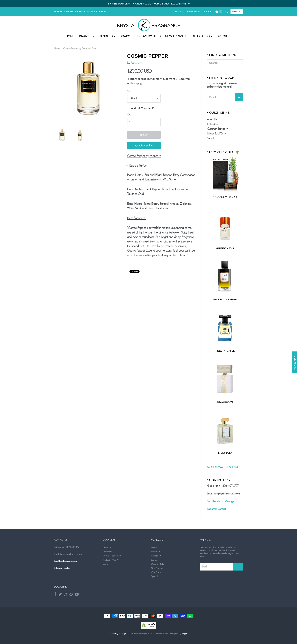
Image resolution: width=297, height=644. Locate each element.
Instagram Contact (216, 508)
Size (129, 91)
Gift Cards (201, 36)
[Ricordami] (225, 379)
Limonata (225, 452)
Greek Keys (225, 248)
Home (70, 36)
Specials (224, 36)
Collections (212, 123)
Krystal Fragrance (122, 633)
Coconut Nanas (225, 197)
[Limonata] (225, 430)
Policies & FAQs (215, 133)
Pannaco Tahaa (225, 299)
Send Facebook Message (220, 501)
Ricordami (225, 401)
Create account (192, 11)
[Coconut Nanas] (225, 174)
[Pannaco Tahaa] (225, 277)
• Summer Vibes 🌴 (223, 152)
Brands (85, 36)
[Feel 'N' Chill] (225, 328)
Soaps (125, 36)
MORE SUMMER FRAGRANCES (224, 467)
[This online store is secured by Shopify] (148, 627)
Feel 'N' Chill (225, 350)
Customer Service (216, 128)
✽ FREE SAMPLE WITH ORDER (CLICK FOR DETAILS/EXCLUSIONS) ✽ (148, 3)
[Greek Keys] (225, 225)
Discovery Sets (147, 36)
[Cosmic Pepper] (148, 25)
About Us (212, 119)
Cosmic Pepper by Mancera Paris (79, 48)
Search (210, 138)
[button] (144, 145)
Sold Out (144, 134)
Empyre (184, 633)
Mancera (136, 63)
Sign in (178, 11)
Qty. (129, 114)
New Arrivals (176, 36)
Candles (106, 36)
